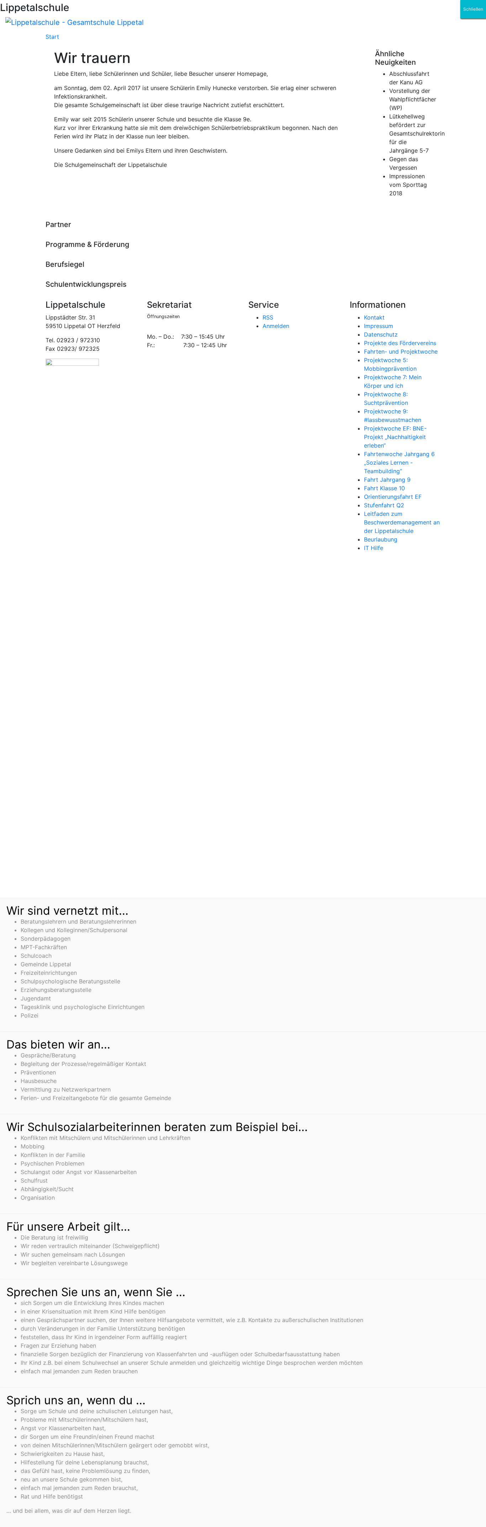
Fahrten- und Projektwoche (401, 351)
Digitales (152, 39)
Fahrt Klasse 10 (384, 488)
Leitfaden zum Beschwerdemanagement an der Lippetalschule (402, 522)
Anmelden (276, 325)
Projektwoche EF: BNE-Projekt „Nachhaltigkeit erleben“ (395, 437)
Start (52, 36)
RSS (268, 317)
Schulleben (77, 39)
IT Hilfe (373, 547)
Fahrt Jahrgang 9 (387, 479)
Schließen (473, 9)
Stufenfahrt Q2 (384, 505)
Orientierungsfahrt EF (393, 496)
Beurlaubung (380, 539)
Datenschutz (381, 334)
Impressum (378, 325)
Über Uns (116, 39)
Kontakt (374, 317)
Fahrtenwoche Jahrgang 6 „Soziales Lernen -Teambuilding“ (399, 462)
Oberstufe (219, 39)
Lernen (185, 39)
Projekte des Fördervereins (400, 343)
